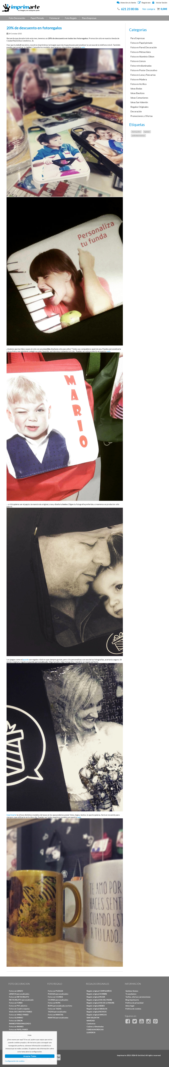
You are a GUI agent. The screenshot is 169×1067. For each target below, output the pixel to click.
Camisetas (91, 1023)
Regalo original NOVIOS (96, 1012)
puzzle (25, 659)
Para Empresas (89, 18)
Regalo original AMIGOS (97, 1015)
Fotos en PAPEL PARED (18, 1029)
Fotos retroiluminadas (141, 65)
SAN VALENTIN (93, 1018)
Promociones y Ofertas (141, 116)
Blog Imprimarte (132, 1000)
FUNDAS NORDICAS (95, 1029)
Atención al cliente (128, 2)
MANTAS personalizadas (58, 1018)
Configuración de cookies (14, 1061)
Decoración (136, 111)
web (83, 47)
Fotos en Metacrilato (140, 52)
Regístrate (146, 2)
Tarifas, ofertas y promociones (137, 997)
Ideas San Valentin (139, 102)
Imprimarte (11, 815)
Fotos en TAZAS (54, 1009)
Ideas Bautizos (137, 93)
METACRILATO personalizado (21, 1000)
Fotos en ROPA (54, 1003)
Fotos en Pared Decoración (143, 47)
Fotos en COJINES (55, 997)
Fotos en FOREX (16, 1003)
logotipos (147, 132)
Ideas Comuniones (139, 97)
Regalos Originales (139, 106)
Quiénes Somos (131, 991)
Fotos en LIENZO (16, 991)
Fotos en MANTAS (55, 1015)
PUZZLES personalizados (58, 994)
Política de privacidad (134, 1003)
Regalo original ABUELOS (97, 1009)
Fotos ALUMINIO (16, 1018)
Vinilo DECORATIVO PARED (20, 1012)
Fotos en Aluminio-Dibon (142, 56)
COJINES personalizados (58, 1000)
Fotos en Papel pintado (141, 42)
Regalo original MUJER (96, 997)
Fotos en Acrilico (138, 84)
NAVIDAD (91, 1021)
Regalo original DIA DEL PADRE (99, 1000)
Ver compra (148, 8)
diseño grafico (136, 132)
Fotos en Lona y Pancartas (143, 74)
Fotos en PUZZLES (55, 991)
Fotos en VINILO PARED (19, 1015)
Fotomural (54, 18)
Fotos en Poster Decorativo (143, 70)
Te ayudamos (130, 994)
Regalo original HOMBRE (97, 994)
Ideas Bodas (136, 88)
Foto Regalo (71, 18)
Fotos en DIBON (16, 1021)
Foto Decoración (17, 18)
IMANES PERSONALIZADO (20, 1023)
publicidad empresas (138, 136)
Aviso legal (129, 1006)
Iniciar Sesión (161, 2)
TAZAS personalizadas (57, 1012)
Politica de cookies (133, 1009)
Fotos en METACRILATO (19, 997)
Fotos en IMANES (16, 1026)
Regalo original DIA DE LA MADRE (100, 1003)
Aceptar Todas (29, 1056)
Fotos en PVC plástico (18, 1006)
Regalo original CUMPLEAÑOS (99, 991)
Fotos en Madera (138, 79)
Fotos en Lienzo (138, 61)
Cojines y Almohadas (95, 1026)
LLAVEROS (91, 1032)
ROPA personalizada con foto (60, 1006)
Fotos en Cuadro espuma (19, 1009)
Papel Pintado (37, 18)
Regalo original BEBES (96, 1006)
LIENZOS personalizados (19, 994)
